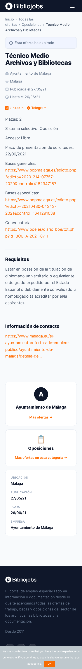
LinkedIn (16, 108)
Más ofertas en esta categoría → (41, 457)
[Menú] (72, 6)
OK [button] (49, 663)
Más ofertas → (41, 417)
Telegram (39, 108)
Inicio (9, 19)
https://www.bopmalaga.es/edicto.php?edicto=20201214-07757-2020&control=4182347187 (41, 177)
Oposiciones (31, 24)
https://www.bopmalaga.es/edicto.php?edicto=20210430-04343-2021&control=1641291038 (41, 206)
